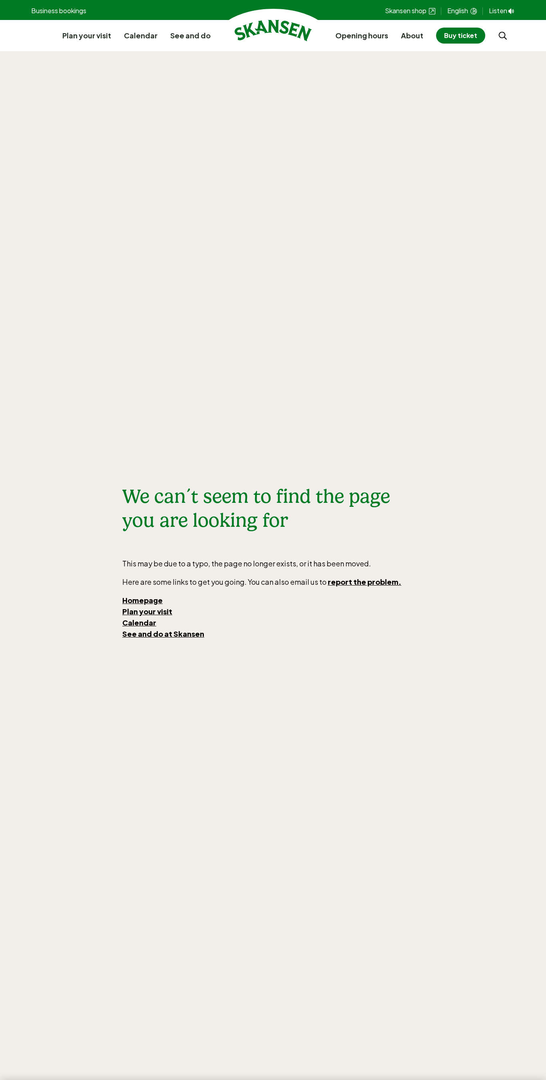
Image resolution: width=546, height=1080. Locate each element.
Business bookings (58, 10)
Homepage (142, 600)
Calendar (140, 35)
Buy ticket (460, 35)
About (412, 35)
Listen (498, 10)
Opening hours (361, 35)
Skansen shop (406, 10)
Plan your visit (86, 35)
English (458, 10)
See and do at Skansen (163, 633)
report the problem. (364, 581)
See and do (190, 35)
